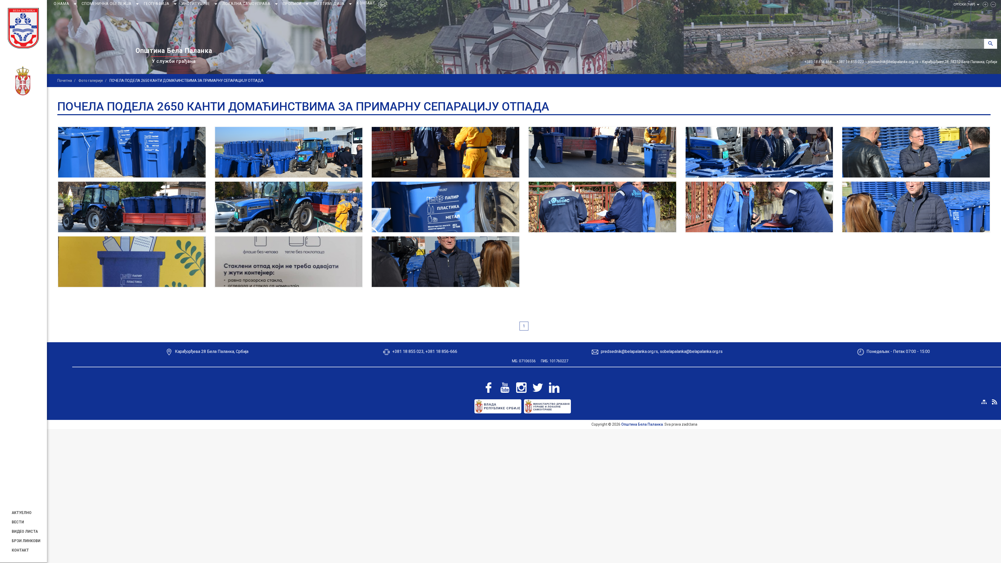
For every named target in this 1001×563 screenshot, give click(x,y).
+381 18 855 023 (850, 62)
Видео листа (25, 531)
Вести (18, 522)
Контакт (20, 550)
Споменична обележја (107, 4)
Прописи (292, 4)
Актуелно (22, 513)
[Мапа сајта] (984, 402)
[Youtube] (505, 387)
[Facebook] (488, 387)
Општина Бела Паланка (642, 424)
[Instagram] (521, 387)
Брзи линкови (26, 541)
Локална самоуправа (247, 4)
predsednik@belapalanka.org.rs (893, 62)
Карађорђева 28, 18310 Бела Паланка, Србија (959, 62)
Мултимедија (330, 4)
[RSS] (994, 402)
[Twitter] (538, 387)
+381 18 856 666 (818, 62)
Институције (196, 4)
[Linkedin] (554, 387)
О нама (62, 4)
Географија (157, 4)
